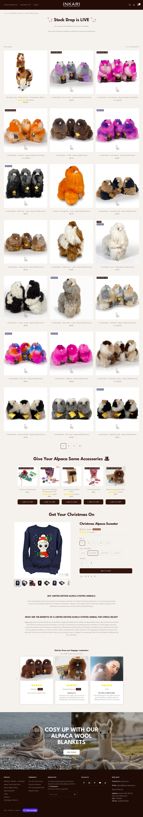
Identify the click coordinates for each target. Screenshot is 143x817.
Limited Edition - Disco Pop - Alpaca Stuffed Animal (26, 379)
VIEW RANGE (71, 752)
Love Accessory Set (93, 489)
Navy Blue (93, 553)
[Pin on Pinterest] (88, 576)
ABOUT (36, 5)
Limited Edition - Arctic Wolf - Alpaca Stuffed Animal (71, 434)
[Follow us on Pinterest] (94, 782)
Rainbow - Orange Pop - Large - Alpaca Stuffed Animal (71, 211)
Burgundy (117, 553)
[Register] (74, 794)
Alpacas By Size (9, 791)
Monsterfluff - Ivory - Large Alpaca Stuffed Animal (117, 267)
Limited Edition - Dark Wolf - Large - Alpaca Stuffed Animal (25, 211)
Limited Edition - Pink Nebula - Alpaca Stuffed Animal (117, 155)
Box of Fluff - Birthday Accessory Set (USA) (49, 491)
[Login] (134, 5)
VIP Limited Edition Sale (36, 787)
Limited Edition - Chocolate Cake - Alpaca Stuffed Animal (117, 211)
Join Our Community (36, 781)
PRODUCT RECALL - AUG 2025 (14, 781)
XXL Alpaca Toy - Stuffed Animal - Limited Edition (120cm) (25, 97)
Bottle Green (105, 553)
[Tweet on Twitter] (91, 576)
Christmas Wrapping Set (27, 489)
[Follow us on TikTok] (105, 782)
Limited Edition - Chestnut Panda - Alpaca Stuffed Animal (26, 434)
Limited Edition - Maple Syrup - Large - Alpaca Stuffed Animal (71, 267)
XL (101, 543)
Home (5, 13)
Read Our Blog (33, 791)
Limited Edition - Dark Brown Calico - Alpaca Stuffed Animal (117, 379)
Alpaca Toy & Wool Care (12, 784)
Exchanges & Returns (11, 800)
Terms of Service (117, 789)
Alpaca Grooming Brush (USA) (71, 491)
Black (83, 553)
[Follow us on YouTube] (100, 782)
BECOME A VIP (26, 5)
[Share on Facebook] (85, 576)
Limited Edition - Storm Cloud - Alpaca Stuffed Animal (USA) (71, 97)
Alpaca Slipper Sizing (11, 787)
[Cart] (138, 5)
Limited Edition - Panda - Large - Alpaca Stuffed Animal (25, 323)
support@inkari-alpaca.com (126, 785)
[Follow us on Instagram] (89, 782)
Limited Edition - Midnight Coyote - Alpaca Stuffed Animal (117, 434)
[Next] (79, 446)
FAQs (6, 794)
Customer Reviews (35, 784)
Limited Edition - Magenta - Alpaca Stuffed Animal (71, 379)
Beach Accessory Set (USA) (115, 489)
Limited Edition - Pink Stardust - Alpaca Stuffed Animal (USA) (117, 97)
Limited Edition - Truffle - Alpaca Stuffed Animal (71, 155)
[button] (17, 678)
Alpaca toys (29, 622)
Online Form (124, 781)
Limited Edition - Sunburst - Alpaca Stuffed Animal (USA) (25, 155)
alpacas (94, 630)
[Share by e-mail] (94, 576)
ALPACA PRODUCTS (11, 5)
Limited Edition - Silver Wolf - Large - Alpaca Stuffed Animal (71, 323)
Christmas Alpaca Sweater (99, 524)
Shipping (7, 797)
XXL (107, 543)
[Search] (130, 5)
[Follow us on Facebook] (84, 782)
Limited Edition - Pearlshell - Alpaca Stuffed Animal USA (117, 323)
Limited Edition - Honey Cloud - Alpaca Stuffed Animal (26, 267)
